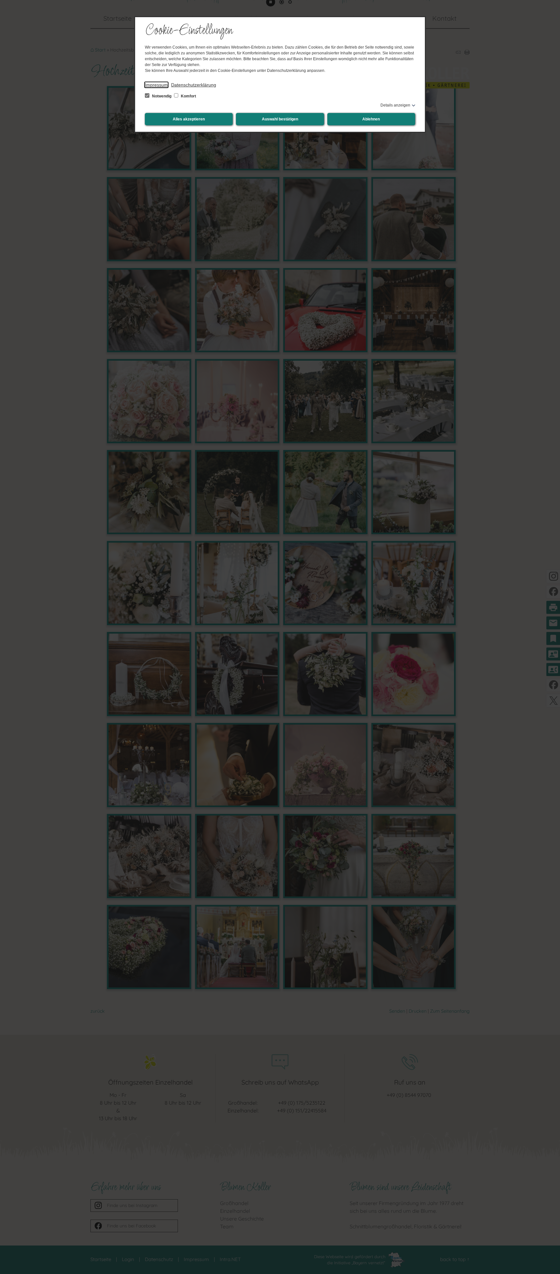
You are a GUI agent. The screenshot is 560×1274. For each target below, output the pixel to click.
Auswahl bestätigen (280, 119)
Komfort (188, 96)
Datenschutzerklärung (193, 84)
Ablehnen (371, 119)
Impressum (156, 84)
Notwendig (161, 96)
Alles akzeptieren (189, 119)
